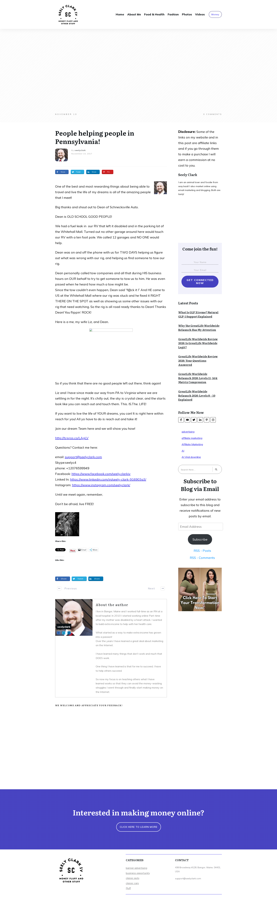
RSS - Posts (202, 551)
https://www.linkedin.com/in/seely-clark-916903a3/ (108, 479)
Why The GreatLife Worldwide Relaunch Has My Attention (198, 328)
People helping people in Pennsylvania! (94, 137)
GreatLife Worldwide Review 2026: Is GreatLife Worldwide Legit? (198, 343)
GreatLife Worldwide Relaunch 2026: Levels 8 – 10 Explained (196, 395)
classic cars (132, 883)
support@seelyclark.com (83, 457)
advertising (188, 431)
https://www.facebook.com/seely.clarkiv (100, 474)
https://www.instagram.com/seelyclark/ (101, 485)
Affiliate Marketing (192, 444)
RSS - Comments (202, 558)
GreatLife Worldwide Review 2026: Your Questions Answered (198, 360)
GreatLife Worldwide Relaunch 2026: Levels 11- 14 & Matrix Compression (198, 378)
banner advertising (136, 868)
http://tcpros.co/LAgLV (71, 438)
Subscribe (200, 539)
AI (183, 450)
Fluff (128, 888)
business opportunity (138, 873)
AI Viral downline (191, 457)
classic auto (132, 878)
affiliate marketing (192, 438)
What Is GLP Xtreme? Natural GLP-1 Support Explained (198, 314)
